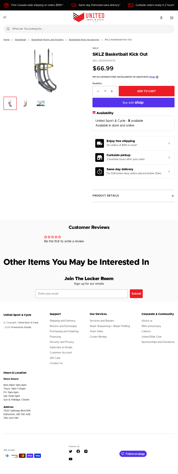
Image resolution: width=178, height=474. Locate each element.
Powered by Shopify (21, 327)
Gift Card (55, 358)
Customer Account (61, 352)
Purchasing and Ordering (64, 331)
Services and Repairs (102, 320)
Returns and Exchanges (63, 326)
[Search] (8, 29)
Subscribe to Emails (61, 347)
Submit (136, 293)
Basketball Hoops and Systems (47, 40)
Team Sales (96, 331)
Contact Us (56, 363)
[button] (5, 17)
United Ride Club (151, 337)
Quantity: (97, 83)
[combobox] (89, 29)
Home (6, 40)
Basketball (20, 40)
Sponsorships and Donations (158, 342)
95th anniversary (151, 326)
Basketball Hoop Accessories (84, 40)
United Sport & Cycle (28, 323)
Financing (55, 337)
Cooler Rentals (98, 337)
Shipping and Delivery (62, 320)
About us (146, 320)
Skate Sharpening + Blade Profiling (110, 326)
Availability (105, 113)
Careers (146, 331)
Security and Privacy (62, 342)
